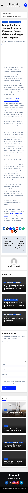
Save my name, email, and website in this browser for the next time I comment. (13, 383)
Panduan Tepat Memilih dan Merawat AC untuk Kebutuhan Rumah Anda (13, 318)
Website (4, 374)
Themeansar (13, 491)
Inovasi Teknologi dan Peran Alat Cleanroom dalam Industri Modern (13, 304)
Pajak (6, 426)
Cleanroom (7, 299)
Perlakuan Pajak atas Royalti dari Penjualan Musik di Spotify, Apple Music (13, 463)
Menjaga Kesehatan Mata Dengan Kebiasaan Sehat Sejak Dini (12, 447)
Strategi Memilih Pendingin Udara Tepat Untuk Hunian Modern (13, 414)
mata (20, 442)
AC (5, 282)
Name (4, 364)
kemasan (5, 22)
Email (4, 369)
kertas (11, 22)
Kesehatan (15, 442)
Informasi (7, 442)
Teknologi (17, 22)
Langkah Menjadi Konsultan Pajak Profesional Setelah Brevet (13, 430)
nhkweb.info (13, 4)
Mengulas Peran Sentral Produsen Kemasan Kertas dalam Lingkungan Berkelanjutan (13, 31)
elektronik (10, 282)
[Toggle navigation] (2, 5)
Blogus (22, 488)
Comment (5, 342)
